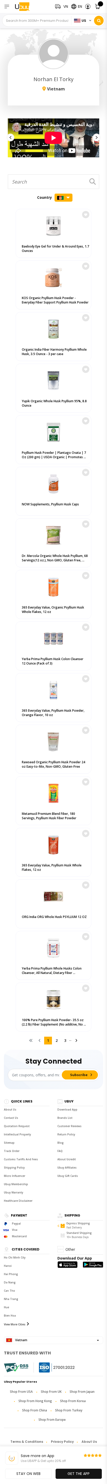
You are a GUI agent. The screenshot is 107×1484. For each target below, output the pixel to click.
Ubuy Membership (16, 1184)
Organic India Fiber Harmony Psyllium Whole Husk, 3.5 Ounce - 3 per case (54, 351)
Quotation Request (17, 1126)
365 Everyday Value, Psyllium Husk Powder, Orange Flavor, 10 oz (53, 712)
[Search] (99, 20)
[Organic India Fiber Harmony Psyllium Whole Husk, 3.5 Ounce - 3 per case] (53, 328)
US (84, 20)
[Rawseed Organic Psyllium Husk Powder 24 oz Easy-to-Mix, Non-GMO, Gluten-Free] (53, 740)
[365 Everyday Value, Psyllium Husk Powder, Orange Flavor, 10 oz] (53, 689)
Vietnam (20, 1340)
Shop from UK (51, 1391)
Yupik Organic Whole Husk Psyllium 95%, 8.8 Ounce (54, 403)
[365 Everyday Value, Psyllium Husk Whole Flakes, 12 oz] (53, 843)
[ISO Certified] (51, 1367)
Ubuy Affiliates (67, 1167)
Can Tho (9, 1290)
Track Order (11, 1151)
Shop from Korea (73, 1401)
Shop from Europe (52, 1419)
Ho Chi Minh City (14, 1257)
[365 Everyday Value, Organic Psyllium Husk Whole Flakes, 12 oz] (53, 585)
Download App (67, 1109)
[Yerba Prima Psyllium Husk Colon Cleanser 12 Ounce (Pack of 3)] (53, 637)
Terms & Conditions (26, 1441)
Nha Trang (11, 1299)
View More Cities (14, 1324)
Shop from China (34, 1410)
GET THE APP (79, 1473)
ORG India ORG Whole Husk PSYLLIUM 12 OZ (54, 917)
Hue (6, 1307)
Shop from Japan (82, 1391)
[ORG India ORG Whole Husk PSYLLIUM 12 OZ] (53, 895)
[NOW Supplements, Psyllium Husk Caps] (53, 482)
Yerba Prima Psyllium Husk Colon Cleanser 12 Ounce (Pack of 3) (52, 661)
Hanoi (8, 1266)
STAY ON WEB (28, 1473)
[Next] (76, 1040)
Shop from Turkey (68, 1410)
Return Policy (66, 1134)
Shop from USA (21, 1391)
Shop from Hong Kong (35, 1401)
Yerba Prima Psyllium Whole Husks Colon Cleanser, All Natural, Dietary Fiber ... (52, 970)
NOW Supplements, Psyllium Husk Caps (50, 504)
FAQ (60, 1151)
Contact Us (11, 1118)
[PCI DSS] (16, 1367)
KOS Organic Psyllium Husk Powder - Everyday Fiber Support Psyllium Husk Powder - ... (55, 302)
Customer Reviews (69, 1126)
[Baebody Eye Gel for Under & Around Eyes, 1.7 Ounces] (53, 224)
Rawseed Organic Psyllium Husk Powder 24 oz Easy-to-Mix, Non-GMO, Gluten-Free (53, 764)
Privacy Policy (62, 1441)
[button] (88, 6)
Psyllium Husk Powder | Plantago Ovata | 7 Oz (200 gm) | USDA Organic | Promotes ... (54, 454)
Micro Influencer (14, 1176)
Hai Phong (11, 1274)
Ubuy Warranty (13, 1192)
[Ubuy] (25, 6)
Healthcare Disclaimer (18, 1201)
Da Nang (10, 1282)
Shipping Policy (14, 1167)
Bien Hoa (10, 1315)
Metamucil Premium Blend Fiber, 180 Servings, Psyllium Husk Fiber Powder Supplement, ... (49, 818)
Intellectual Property (17, 1134)
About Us (10, 1109)
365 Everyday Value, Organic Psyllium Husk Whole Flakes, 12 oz (53, 609)
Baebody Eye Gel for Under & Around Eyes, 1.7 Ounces (55, 248)
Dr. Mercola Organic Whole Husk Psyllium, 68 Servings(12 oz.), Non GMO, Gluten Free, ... (55, 558)
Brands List (64, 1118)
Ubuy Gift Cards (67, 1176)
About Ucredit (66, 1159)
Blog (60, 1142)
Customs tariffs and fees (21, 1159)
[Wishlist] (85, 214)
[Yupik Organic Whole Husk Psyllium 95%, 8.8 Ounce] (53, 379)
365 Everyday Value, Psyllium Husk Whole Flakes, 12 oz (52, 867)
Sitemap (9, 1142)
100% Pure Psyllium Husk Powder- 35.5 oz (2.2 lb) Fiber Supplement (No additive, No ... (54, 1022)
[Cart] (98, 6)
